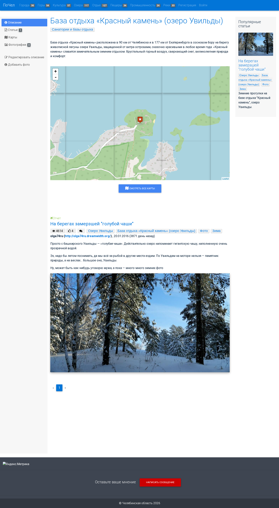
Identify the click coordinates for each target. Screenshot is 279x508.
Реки (168, 5)
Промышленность (145, 5)
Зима (216, 231)
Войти (203, 5)
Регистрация (187, 5)
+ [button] (55, 71)
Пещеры (118, 5)
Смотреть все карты (142, 188)
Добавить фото (18, 64)
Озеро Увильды (100, 231)
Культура (61, 5)
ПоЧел (9, 5)
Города (26, 5)
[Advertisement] (140, 420)
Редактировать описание (26, 57)
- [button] (55, 77)
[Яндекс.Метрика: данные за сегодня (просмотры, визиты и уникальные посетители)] (16, 464)
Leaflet (225, 178)
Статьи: (14, 30)
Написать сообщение (160, 482)
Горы (43, 5)
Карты (12, 37)
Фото (204, 231)
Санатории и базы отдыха (72, 29)
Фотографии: (19, 45)
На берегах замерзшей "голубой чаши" (252, 65)
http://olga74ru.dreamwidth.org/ (88, 236)
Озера (81, 5)
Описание (14, 22)
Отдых (99, 5)
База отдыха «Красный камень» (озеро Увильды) (156, 231)
